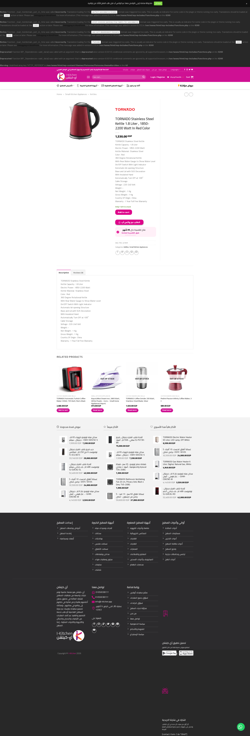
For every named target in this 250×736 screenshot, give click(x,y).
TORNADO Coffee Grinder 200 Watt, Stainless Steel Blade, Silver (140, 399)
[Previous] (57, 389)
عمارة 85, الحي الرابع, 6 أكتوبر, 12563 (109, 608)
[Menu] (88, 77)
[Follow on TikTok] (103, 625)
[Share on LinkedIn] (136, 253)
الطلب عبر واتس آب (130, 222)
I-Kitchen (72, 653)
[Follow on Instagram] (187, 70)
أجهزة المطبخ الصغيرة (113, 85)
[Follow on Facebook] (184, 70)
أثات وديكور (135, 85)
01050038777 (102, 592)
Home (59, 94)
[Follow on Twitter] (189, 70)
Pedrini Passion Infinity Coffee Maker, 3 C (176, 399)
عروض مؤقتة (186, 86)
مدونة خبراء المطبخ (143, 69)
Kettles (93, 94)
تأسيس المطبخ (66, 85)
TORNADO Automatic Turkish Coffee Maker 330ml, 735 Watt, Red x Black (71, 399)
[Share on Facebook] (117, 253)
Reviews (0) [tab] (78, 272)
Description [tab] (64, 272)
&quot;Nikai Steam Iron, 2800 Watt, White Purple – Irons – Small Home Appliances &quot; (105, 401)
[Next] (193, 389)
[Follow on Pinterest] (113, 625)
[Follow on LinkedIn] (117, 625)
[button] (130, 223)
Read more (97, 410)
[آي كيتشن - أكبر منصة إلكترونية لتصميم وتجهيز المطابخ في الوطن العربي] (70, 77)
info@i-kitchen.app (103, 602)
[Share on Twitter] (122, 253)
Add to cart (123, 212)
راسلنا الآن (158, 3)
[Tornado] (125, 109)
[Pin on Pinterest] (132, 253)
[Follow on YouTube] (192, 70)
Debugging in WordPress (45, 15)
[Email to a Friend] (127, 253)
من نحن (154, 69)
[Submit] (143, 77)
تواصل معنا (163, 69)
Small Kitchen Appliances (76, 94)
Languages (175, 69)
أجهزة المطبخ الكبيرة (88, 85)
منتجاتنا (125, 69)
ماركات (132, 69)
